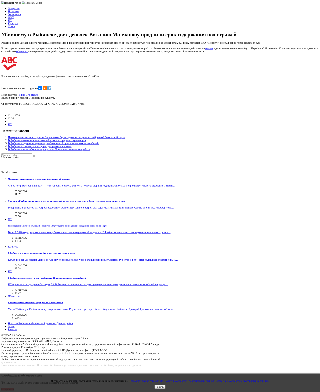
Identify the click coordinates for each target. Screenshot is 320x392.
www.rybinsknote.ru (63, 353)
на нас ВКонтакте (28, 94)
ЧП (10, 20)
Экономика (14, 14)
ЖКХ (11, 17)
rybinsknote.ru (8, 362)
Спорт (11, 26)
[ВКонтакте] (40, 88)
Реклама (12, 329)
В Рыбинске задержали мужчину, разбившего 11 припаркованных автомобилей (53, 143)
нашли (209, 48)
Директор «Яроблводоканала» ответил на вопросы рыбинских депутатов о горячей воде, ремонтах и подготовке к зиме (66, 201)
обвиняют (22, 51)
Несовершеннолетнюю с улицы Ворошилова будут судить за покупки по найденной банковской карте (66, 137)
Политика (13, 11)
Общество (14, 8)
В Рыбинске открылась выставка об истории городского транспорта (47, 140)
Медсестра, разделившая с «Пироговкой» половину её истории (39, 179)
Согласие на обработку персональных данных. (115, 365)
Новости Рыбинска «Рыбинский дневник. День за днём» (40, 323)
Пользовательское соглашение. (18, 365)
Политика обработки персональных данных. (62, 365)
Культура (13, 23)
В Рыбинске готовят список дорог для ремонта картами (40, 146)
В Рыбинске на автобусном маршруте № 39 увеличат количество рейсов (49, 149)
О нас (11, 326)
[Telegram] (49, 88)
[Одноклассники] (45, 88)
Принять (160, 387)
